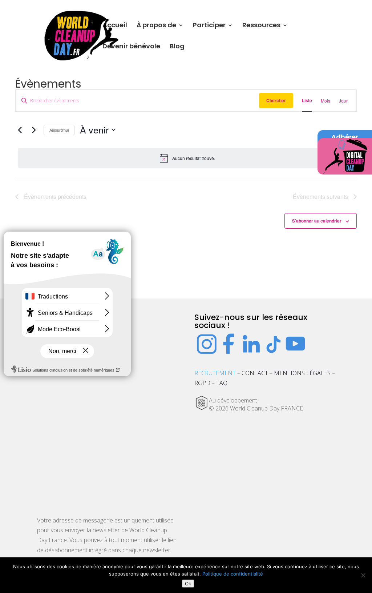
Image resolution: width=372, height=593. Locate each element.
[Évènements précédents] (19, 129)
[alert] (187, 158)
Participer (209, 26)
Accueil (114, 26)
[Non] (363, 575)
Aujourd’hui (59, 130)
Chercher (276, 100)
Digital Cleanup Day (345, 154)
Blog (177, 47)
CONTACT (255, 373)
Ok (188, 583)
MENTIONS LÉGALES (302, 373)
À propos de (156, 26)
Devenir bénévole (131, 47)
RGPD (202, 383)
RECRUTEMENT (215, 373)
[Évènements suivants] (33, 129)
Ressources (261, 26)
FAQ (221, 383)
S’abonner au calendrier (316, 220)
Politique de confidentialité (232, 574)
